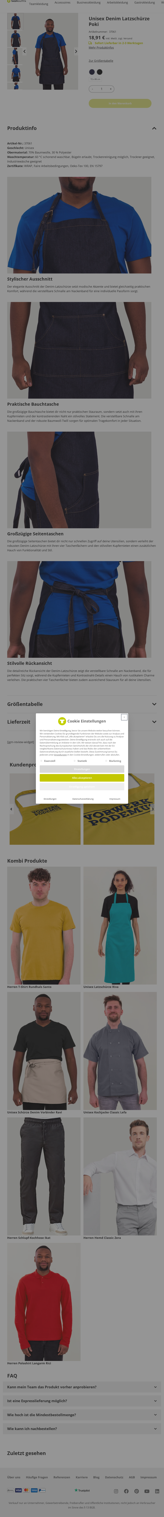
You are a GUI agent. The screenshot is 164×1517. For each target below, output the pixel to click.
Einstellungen (50, 798)
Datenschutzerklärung (83, 798)
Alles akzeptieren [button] (82, 777)
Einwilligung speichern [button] (82, 786)
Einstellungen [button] (60, 754)
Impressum (114, 798)
